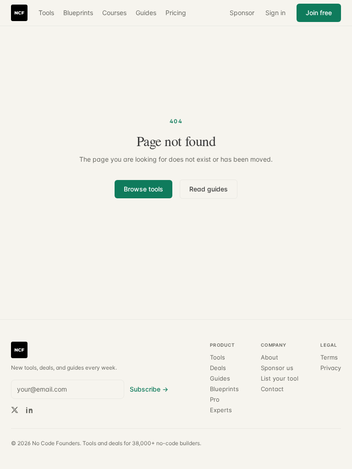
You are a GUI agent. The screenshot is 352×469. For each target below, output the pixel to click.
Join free (319, 12)
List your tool (279, 379)
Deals (218, 368)
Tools (46, 12)
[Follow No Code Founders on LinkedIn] (29, 410)
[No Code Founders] (19, 13)
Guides (146, 12)
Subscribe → (149, 389)
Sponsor (242, 12)
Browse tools (143, 189)
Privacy (330, 368)
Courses (114, 12)
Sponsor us (277, 368)
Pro (215, 400)
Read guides (208, 189)
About (269, 357)
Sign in (275, 12)
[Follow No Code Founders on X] (14, 410)
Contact (272, 389)
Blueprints (78, 12)
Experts (221, 410)
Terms (329, 357)
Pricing (175, 12)
